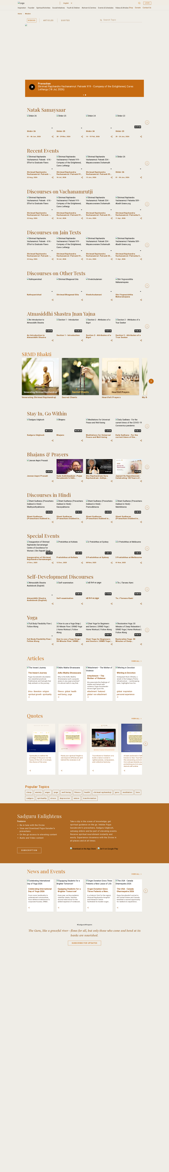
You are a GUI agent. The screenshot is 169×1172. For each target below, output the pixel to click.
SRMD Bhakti (36, 354)
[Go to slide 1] (83, 94)
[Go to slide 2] (85, 94)
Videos (32, 20)
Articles (48, 20)
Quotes (65, 20)
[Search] (101, 20)
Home (20, 14)
